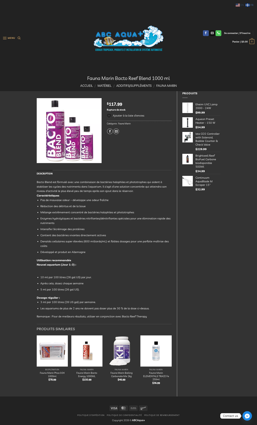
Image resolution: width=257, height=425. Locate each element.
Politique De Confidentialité (124, 415)
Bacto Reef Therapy (134, 316)
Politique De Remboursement (162, 415)
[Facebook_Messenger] (247, 416)
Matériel (105, 86)
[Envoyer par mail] (116, 131)
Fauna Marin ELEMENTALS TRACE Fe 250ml (156, 376)
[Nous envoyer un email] (212, 33)
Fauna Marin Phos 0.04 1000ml (52, 374)
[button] (9, 38)
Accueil (86, 86)
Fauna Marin (166, 86)
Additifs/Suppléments (134, 86)
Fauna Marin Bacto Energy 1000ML (86, 374)
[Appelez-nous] (218, 33)
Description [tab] (45, 173)
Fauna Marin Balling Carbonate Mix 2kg (121, 374)
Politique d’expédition (90, 415)
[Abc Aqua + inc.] (128, 38)
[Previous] (37, 363)
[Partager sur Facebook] (110, 131)
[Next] (171, 363)
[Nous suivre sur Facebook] (206, 33)
